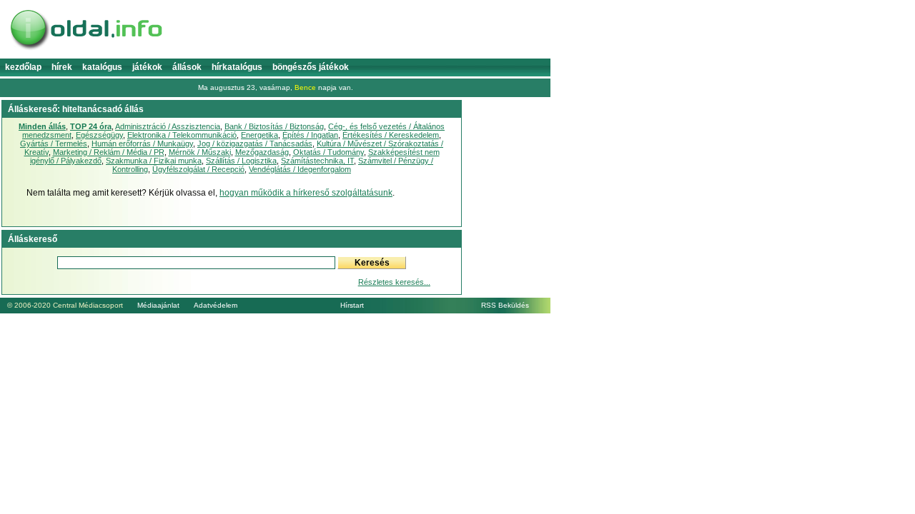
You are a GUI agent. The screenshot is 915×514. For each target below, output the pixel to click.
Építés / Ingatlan (310, 135)
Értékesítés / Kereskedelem (390, 135)
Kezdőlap (23, 67)
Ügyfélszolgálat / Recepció (198, 169)
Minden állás (42, 126)
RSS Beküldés (505, 305)
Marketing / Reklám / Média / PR (108, 152)
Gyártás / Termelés (53, 143)
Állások (187, 67)
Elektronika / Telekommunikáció (182, 135)
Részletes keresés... (394, 282)
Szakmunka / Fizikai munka (154, 160)
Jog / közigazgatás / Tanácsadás (254, 143)
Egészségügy (99, 135)
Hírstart (352, 305)
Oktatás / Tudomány (328, 152)
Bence (305, 87)
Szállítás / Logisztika (241, 160)
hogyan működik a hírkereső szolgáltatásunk (305, 193)
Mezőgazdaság (262, 152)
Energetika (259, 135)
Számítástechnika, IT (317, 160)
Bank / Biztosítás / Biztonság (274, 126)
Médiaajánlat (158, 305)
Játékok (147, 67)
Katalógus (102, 67)
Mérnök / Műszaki (200, 152)
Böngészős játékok (310, 67)
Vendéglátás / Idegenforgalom (300, 169)
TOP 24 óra (91, 126)
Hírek (61, 67)
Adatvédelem (215, 305)
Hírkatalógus (237, 67)
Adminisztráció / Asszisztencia (167, 126)
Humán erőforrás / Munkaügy (142, 143)
